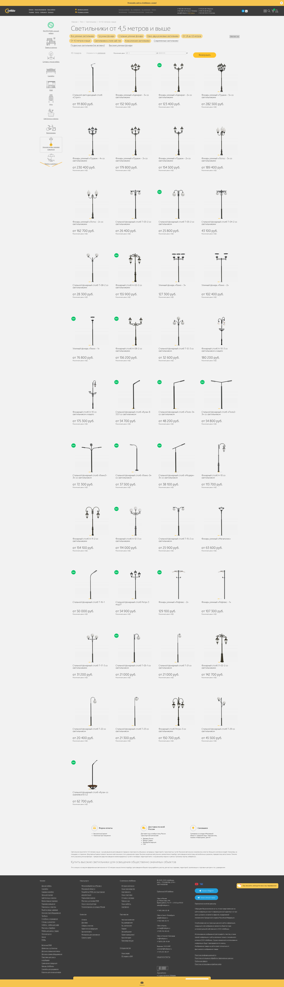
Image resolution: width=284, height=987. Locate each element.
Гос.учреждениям (127, 923)
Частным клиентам (124, 9)
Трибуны (45, 916)
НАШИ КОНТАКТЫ (163, 957)
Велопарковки (51, 133)
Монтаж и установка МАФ (90, 901)
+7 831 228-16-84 (203, 13)
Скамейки (51, 76)
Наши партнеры (126, 895)
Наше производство (40, 9)
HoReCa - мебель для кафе (50, 925)
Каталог (31, 9)
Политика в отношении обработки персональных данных (214, 958)
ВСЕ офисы (191, 13)
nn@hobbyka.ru (162, 939)
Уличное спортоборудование (51, 913)
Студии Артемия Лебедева (167, 975)
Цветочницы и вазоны (51, 119)
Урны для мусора (47, 895)
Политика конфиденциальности (205, 955)
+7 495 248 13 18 (181, 9)
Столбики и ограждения (50, 919)
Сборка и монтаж (87, 926)
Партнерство (124, 914)
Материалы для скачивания (91, 935)
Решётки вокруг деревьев (50, 910)
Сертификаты (126, 892)
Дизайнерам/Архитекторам (136, 12)
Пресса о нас (125, 901)
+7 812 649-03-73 (182, 11)
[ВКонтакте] (201, 885)
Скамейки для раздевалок (50, 969)
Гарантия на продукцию (90, 929)
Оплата (84, 920)
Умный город (149, 12)
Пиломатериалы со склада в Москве (93, 907)
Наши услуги (84, 881)
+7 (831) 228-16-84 (163, 942)
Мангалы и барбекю (48, 928)
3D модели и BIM (127, 956)
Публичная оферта (201, 961)
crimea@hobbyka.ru (163, 928)
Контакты (50, 12)
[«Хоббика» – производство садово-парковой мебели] (10, 11)
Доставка (85, 923)
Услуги (37, 12)
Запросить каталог (83, 9)
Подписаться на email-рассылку (205, 904)
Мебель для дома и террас (50, 931)
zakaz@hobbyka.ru (182, 13)
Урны (51, 104)
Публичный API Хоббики (165, 891)
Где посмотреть (87, 932)
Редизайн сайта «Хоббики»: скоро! (142, 3)
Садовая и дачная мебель (51, 62)
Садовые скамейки (48, 892)
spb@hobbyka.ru (162, 918)
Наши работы (51, 9)
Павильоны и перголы (49, 907)
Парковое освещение (48, 904)
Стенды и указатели (48, 922)
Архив (44, 937)
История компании (127, 886)
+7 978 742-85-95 (203, 11)
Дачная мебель (46, 886)
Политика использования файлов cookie (208, 964)
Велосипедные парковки (50, 901)
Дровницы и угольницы (49, 948)
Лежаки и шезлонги (51, 164)
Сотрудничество (125, 948)
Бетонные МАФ (47, 945)
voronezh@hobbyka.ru (164, 949)
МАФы (44, 940)
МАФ (51, 90)
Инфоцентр (43, 12)
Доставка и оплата (83, 12)
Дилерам (31, 12)
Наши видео (125, 953)
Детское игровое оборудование (52, 954)
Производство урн (127, 941)
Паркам (154, 9)
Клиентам (83, 914)
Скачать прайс (86, 938)
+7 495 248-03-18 (163, 910)
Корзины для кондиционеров (51, 972)
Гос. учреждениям (135, 9)
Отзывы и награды (127, 898)
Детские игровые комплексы (51, 951)
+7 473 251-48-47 (203, 9)
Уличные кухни (47, 934)
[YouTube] (196, 885)
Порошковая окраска (88, 898)
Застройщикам (123, 12)
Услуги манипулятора (89, 904)
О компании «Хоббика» (128, 881)
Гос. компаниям (146, 9)
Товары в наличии (51, 47)
